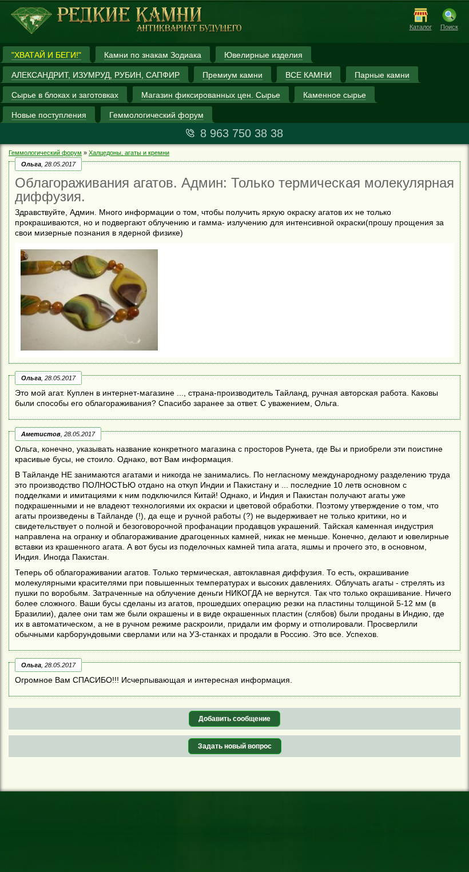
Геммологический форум (45, 152)
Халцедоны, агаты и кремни (129, 152)
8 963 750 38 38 (241, 133)
